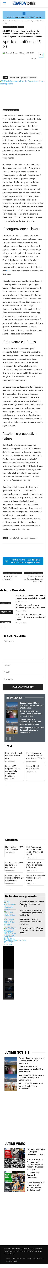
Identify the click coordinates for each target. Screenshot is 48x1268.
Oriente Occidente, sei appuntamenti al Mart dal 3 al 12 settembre (31, 713)
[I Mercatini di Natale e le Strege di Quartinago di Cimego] (14, 1153)
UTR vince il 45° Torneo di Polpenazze (33, 1175)
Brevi (14, 27)
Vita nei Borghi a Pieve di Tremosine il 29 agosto (35, 865)
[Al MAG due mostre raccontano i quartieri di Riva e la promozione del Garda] (7, 618)
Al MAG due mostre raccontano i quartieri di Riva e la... (31, 921)
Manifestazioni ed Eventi (6, 611)
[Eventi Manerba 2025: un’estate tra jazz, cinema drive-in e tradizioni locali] (14, 1187)
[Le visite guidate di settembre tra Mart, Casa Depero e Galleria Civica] (12, 722)
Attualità (11, 840)
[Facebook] (5, 69)
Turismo (20, 27)
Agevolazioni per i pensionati (10, 577)
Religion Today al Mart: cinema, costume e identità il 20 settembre (32, 705)
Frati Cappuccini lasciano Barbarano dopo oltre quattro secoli (34, 851)
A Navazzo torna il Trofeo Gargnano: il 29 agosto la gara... (31, 930)
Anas (8, 271)
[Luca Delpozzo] (4, 53)
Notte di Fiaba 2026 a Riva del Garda (14, 848)
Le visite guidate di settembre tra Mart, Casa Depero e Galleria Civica (30, 721)
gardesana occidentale (28, 77)
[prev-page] (1, 627)
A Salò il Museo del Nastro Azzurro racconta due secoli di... (32, 904)
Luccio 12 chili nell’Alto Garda (32, 767)
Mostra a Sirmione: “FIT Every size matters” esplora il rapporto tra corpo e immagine (36, 1164)
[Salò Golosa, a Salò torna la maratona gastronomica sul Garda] (7, 609)
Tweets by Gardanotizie (15, 940)
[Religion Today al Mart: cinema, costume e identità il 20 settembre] (12, 706)
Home (5, 21)
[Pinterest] (16, 69)
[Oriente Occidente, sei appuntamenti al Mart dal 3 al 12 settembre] (12, 714)
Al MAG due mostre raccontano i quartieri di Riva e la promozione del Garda (31, 617)
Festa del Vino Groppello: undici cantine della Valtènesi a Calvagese (12, 771)
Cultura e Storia (5, 603)
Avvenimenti (25, 21)
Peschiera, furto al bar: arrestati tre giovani (13, 755)
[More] (28, 69)
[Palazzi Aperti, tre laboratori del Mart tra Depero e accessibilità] (12, 730)
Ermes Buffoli (14, 77)
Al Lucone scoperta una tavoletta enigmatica (14, 865)
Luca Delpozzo (13, 53)
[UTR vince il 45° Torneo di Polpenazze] (14, 1176)
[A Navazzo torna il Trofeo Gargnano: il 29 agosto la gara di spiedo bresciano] (10, 936)
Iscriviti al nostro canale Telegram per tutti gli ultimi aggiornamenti (25, 561)
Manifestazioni (14, 21)
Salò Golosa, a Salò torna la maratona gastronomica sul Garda (32, 912)
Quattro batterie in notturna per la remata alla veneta (33, 579)
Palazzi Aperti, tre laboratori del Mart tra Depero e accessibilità (32, 730)
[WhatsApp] (22, 69)
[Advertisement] (24, 812)
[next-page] (5, 627)
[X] (11, 69)
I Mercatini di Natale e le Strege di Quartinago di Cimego (36, 1151)
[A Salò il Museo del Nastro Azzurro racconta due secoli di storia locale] (7, 599)
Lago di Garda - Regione (10, 110)
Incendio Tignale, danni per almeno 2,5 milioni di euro (14, 877)
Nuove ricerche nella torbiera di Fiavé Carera (35, 877)
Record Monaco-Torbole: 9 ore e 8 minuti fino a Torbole (35, 755)
